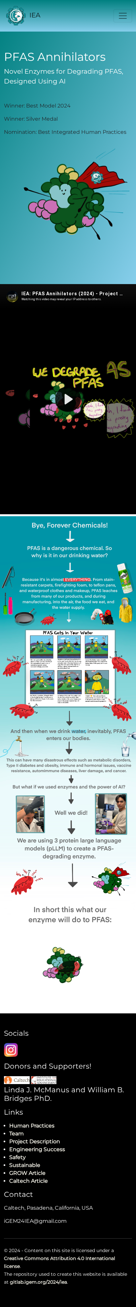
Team (16, 1133)
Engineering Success (37, 1149)
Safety (17, 1157)
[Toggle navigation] (123, 15)
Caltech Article (28, 1181)
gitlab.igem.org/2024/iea (38, 1282)
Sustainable (24, 1165)
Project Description (34, 1141)
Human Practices (31, 1126)
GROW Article (27, 1173)
